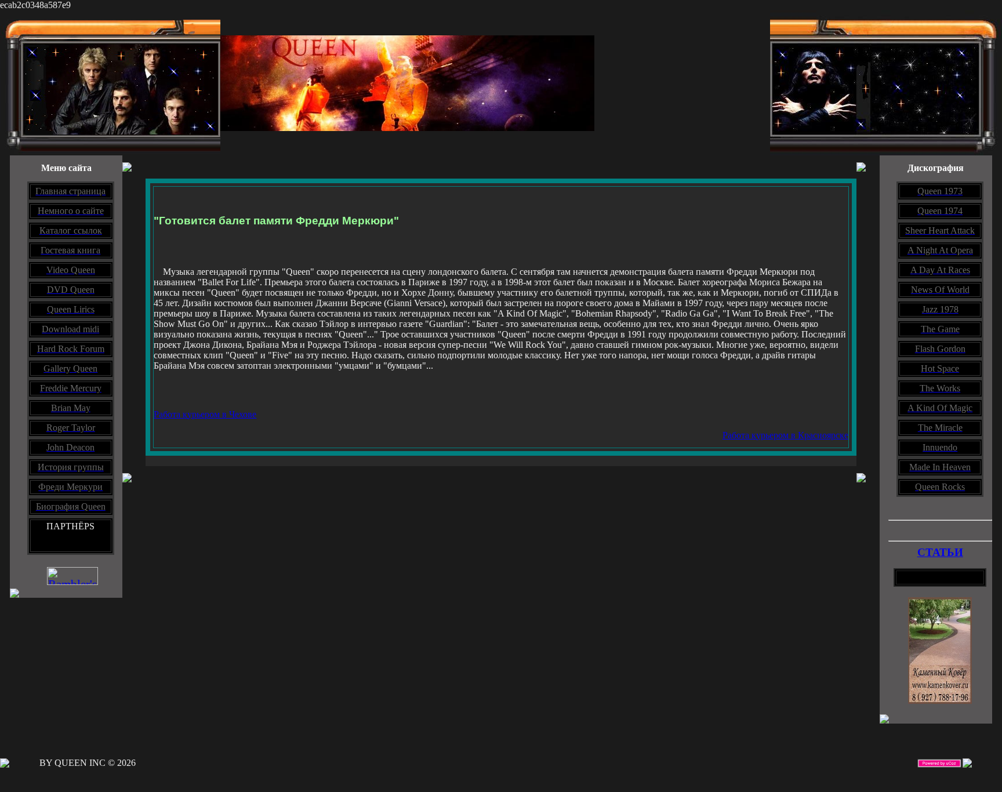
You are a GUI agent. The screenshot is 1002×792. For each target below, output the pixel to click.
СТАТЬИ (940, 552)
